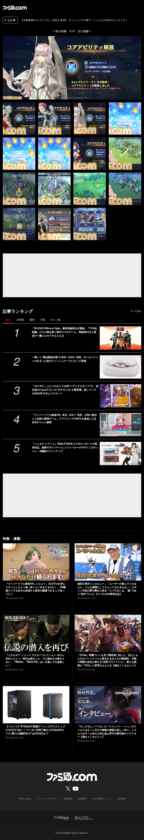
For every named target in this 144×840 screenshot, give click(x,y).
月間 (42, 319)
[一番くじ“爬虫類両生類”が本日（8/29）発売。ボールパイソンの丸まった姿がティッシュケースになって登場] (120, 367)
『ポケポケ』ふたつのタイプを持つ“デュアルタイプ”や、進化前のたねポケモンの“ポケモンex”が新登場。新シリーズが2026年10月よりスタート (65, 389)
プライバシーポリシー (47, 798)
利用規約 (68, 798)
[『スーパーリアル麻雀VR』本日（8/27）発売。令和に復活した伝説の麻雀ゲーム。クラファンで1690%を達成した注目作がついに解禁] (120, 424)
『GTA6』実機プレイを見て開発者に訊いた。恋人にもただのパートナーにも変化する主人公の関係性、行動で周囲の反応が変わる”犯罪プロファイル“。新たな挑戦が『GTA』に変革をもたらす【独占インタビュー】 (107, 660)
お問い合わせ (25, 798)
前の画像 (61, 31)
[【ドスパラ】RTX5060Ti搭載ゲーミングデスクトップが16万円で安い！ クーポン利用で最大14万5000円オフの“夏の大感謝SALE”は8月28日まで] (36, 704)
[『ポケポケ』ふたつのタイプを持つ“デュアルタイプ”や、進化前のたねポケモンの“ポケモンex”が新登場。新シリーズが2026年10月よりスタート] (120, 395)
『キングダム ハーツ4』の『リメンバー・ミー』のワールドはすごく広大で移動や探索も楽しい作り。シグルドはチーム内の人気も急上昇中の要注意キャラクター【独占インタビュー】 (106, 731)
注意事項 (82, 798)
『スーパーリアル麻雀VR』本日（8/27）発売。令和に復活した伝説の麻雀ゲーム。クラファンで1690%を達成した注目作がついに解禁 (64, 418)
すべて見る (136, 311)
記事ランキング (18, 311)
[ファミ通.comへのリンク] (15, 8)
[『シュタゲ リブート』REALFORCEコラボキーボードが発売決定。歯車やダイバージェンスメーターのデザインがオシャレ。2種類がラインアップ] (120, 453)
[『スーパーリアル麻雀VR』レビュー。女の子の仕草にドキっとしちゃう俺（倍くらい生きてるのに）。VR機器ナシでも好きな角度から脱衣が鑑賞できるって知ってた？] (36, 562)
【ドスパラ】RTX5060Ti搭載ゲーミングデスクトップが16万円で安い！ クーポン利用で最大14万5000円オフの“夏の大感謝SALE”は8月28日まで (35, 730)
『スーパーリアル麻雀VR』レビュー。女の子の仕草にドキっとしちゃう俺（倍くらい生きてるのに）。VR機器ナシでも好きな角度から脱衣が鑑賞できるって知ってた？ (36, 589)
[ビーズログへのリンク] (84, 818)
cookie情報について (101, 798)
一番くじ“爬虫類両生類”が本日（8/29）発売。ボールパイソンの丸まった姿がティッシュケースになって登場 (65, 358)
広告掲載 (121, 798)
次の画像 (83, 31)
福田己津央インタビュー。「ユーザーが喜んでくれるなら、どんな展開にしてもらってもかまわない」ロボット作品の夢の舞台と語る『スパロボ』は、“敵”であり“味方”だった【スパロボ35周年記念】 (106, 589)
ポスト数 (55, 319)
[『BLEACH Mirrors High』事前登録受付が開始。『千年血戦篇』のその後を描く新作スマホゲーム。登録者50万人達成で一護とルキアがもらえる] (120, 338)
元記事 (11, 20)
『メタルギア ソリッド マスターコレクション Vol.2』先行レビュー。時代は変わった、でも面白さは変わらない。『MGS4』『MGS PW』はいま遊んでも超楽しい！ (35, 660)
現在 (8, 319)
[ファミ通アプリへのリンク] (61, 818)
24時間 (20, 319)
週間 (32, 319)
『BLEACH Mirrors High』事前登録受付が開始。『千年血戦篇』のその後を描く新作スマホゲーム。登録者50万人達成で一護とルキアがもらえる (64, 331)
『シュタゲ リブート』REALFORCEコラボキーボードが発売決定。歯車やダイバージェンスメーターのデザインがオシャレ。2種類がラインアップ (65, 447)
